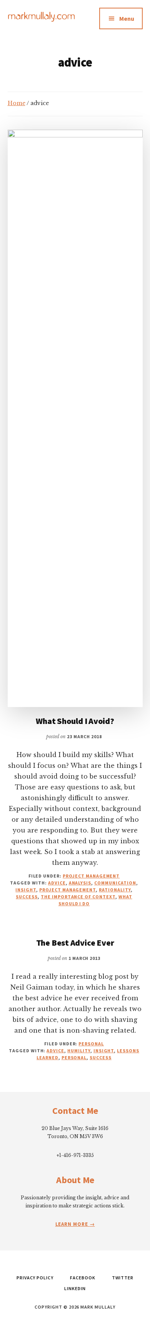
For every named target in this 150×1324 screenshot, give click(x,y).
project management (67, 890)
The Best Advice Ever (75, 942)
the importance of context (78, 896)
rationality (115, 890)
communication (115, 883)
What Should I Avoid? (75, 720)
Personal (91, 1043)
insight (25, 890)
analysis (80, 883)
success (27, 896)
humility (78, 1050)
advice (57, 883)
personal (74, 1057)
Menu (126, 18)
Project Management (91, 876)
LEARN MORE (72, 1224)
